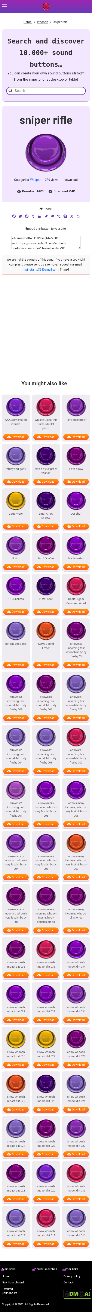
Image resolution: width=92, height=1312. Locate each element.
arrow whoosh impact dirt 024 (16, 1143)
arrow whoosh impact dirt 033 (16, 1009)
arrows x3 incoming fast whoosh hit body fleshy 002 (16, 703)
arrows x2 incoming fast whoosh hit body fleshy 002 (76, 756)
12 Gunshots (16, 599)
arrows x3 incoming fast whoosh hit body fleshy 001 (46, 703)
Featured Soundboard (10, 1291)
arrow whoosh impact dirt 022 (76, 1143)
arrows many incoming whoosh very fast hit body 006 (46, 809)
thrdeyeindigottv (16, 468)
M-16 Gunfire (46, 558)
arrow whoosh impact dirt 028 (76, 1054)
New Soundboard (13, 1282)
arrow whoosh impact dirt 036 (16, 964)
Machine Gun (76, 558)
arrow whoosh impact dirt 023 (46, 1143)
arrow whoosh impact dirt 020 (46, 1188)
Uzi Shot (76, 513)
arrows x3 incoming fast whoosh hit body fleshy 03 (76, 650)
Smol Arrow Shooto (46, 516)
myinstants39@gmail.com (40, 269)
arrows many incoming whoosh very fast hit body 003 (46, 862)
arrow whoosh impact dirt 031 (76, 1009)
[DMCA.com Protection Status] (77, 1294)
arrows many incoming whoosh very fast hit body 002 (76, 862)
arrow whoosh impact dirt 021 (16, 1188)
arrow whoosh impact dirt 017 (46, 1233)
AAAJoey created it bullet (16, 422)
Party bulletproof (76, 419)
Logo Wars (16, 513)
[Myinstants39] (46, 7)
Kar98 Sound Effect (46, 646)
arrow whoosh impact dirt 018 (16, 1233)
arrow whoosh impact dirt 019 (76, 1188)
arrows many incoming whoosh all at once (76, 913)
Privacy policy (72, 1276)
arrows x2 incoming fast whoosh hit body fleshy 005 (76, 703)
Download (18, 436)
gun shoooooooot (15, 643)
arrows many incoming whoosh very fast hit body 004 (16, 862)
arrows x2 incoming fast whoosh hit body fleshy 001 (16, 809)
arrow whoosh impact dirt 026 (46, 1099)
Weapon (42, 22)
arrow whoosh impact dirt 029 (46, 1054)
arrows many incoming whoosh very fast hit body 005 (76, 809)
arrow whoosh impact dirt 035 (46, 964)
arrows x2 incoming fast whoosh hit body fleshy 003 (46, 756)
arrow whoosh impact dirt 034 (76, 964)
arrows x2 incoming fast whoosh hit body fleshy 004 (16, 756)
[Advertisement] (46, 331)
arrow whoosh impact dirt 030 (16, 1054)
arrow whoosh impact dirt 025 (76, 1099)
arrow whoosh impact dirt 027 (16, 1099)
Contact (68, 1282)
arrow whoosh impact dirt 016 (76, 1233)
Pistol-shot (46, 599)
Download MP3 (33, 191)
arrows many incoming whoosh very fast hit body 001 (16, 915)
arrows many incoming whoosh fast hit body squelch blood (46, 915)
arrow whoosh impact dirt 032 (46, 1009)
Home (28, 22)
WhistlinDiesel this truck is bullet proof (46, 424)
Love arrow (76, 468)
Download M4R (64, 191)
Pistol (15, 558)
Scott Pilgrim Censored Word (76, 601)
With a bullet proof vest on (45, 471)
